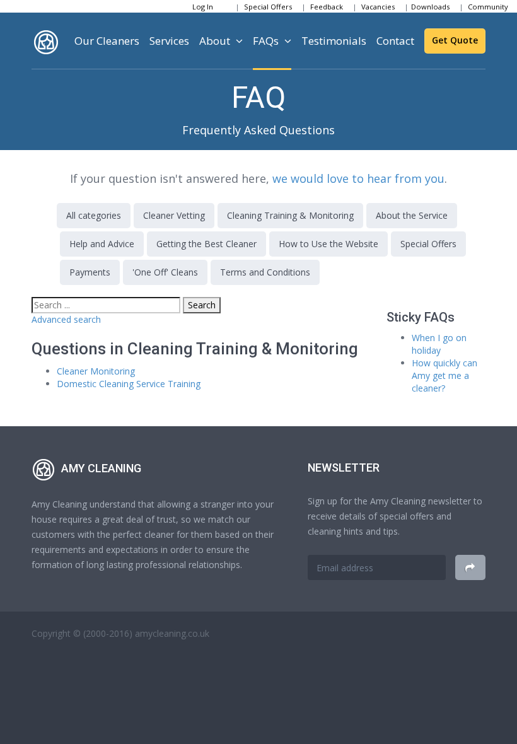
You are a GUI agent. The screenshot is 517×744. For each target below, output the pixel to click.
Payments (89, 272)
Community (488, 6)
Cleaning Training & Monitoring (290, 215)
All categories (93, 215)
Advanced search (66, 319)
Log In (202, 6)
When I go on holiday (439, 344)
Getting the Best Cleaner (206, 244)
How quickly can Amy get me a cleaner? (444, 375)
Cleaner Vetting (174, 215)
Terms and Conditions (265, 272)
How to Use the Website (328, 244)
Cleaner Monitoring (96, 371)
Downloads (430, 6)
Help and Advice (101, 244)
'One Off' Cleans (165, 272)
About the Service (412, 215)
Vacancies (378, 6)
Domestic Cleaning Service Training (128, 384)
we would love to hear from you (358, 178)
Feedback (326, 6)
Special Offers (268, 6)
